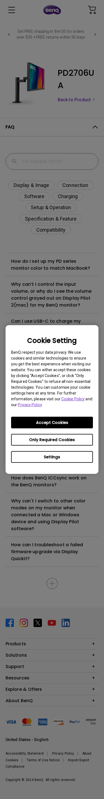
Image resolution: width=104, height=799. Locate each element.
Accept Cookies (52, 422)
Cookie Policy (73, 399)
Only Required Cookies (52, 440)
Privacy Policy (30, 405)
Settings (52, 457)
